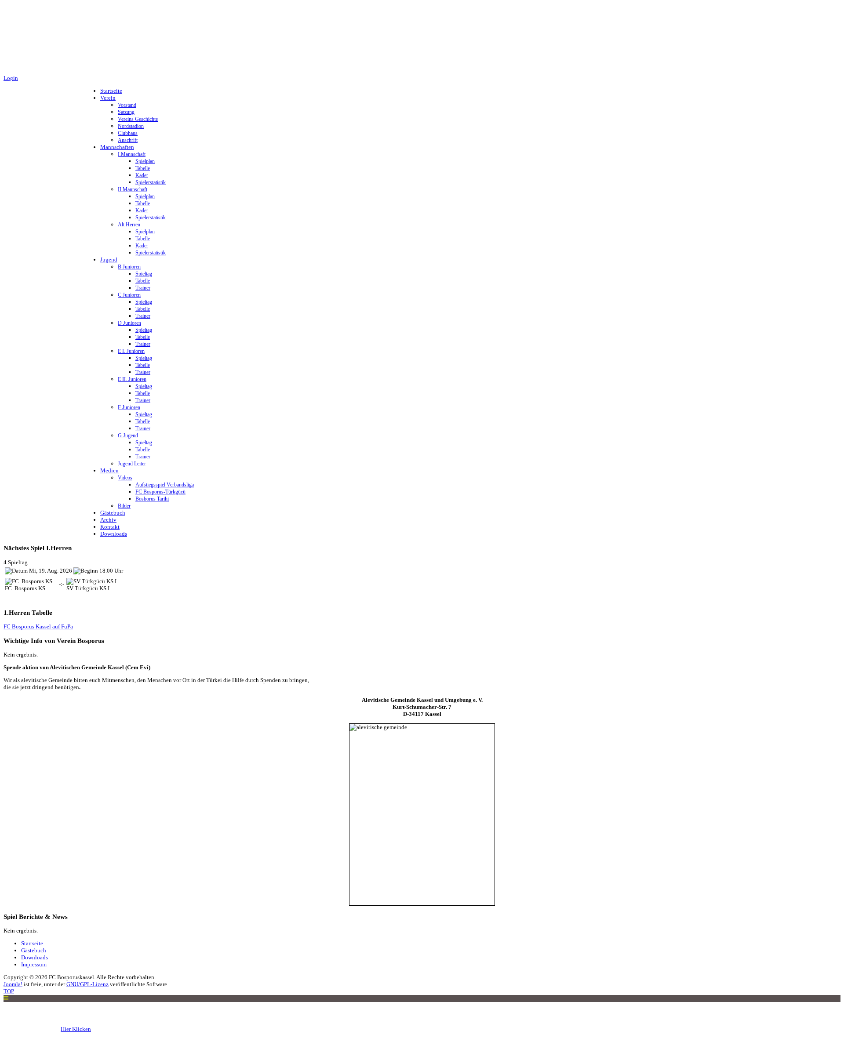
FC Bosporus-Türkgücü (160, 492)
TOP (9, 991)
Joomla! (13, 984)
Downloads (113, 533)
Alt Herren (129, 224)
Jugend (108, 259)
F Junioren (129, 407)
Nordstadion (131, 126)
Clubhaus (128, 133)
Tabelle (142, 168)
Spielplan (145, 161)
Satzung (126, 112)
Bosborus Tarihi (152, 499)
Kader (141, 175)
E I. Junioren (131, 351)
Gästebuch (112, 512)
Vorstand (127, 105)
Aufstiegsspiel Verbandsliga (164, 485)
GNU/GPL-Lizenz (87, 984)
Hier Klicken (76, 1029)
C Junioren (129, 295)
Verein (108, 97)
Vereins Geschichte (138, 119)
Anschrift (128, 140)
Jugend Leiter (132, 464)
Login (11, 78)
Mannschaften (117, 147)
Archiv (108, 519)
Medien (109, 470)
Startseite (111, 90)
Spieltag (143, 274)
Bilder (124, 506)
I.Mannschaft (132, 154)
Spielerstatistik (150, 182)
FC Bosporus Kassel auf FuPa (38, 626)
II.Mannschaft (132, 189)
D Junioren (129, 323)
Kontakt (110, 526)
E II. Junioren (132, 379)
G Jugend (128, 435)
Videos (125, 478)
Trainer (142, 288)
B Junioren (129, 267)
